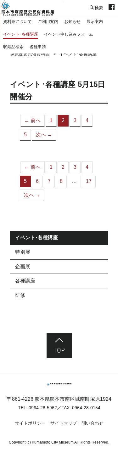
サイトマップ (63, 423)
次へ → (44, 134)
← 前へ (32, 120)
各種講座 (25, 280)
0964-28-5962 (43, 407)
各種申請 (38, 46)
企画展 (22, 266)
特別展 (22, 252)
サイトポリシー (30, 423)
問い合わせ (92, 423)
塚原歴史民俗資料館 (31, 8)
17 (89, 181)
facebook (111, 8)
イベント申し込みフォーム (68, 34)
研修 (20, 295)
